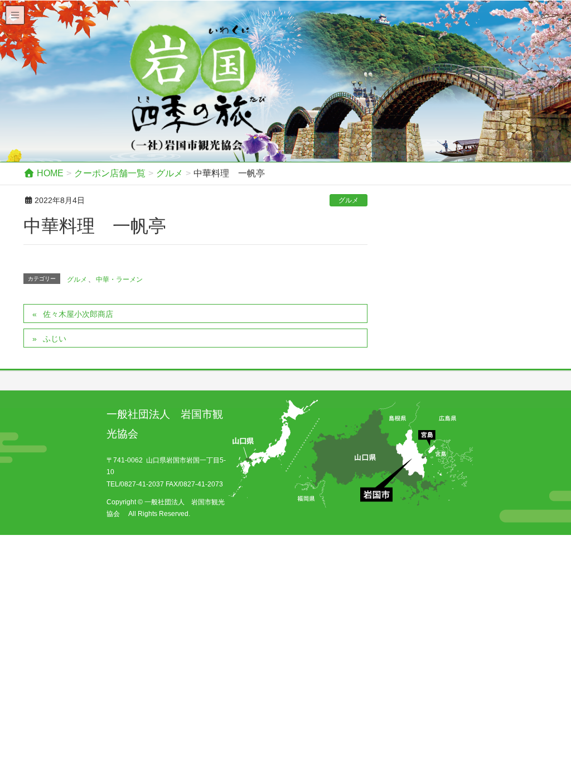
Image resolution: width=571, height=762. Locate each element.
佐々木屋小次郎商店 (78, 314)
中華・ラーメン (119, 279)
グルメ (348, 200)
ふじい (54, 338)
